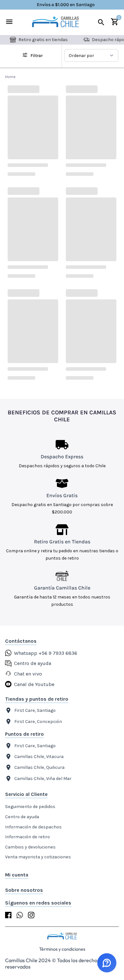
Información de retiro (27, 837)
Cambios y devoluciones (30, 847)
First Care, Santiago (35, 710)
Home (10, 77)
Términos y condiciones (62, 949)
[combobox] (91, 55)
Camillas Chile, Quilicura (39, 767)
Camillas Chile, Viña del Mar (43, 778)
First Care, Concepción (38, 721)
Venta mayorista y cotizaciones (38, 857)
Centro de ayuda (22, 816)
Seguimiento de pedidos (30, 806)
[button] (62, 875)
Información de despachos (33, 827)
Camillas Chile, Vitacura (39, 756)
